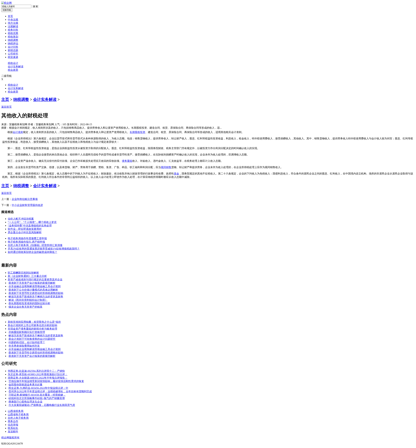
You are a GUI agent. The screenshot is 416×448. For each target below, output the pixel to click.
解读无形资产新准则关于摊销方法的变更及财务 (36, 296)
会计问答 (13, 46)
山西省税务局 (15, 411)
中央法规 (13, 19)
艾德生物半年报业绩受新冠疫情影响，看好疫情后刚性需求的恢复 (46, 381)
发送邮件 (13, 431)
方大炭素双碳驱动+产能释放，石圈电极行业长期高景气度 (42, 405)
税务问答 (13, 29)
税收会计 (13, 63)
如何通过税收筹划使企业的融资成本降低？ (32, 252)
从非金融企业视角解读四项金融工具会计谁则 (35, 286)
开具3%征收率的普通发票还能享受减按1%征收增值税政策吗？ (44, 248)
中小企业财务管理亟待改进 (27, 205)
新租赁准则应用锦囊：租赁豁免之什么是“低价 (34, 321)
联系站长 (13, 428)
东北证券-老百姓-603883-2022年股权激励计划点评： (37, 374)
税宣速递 (13, 57)
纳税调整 (13, 40)
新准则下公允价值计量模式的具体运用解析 (33, 289)
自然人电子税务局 (18, 417)
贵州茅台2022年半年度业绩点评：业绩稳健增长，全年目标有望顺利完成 (50, 391)
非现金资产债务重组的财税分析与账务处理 (32, 328)
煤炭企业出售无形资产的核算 (25, 306)
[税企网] (6, 2)
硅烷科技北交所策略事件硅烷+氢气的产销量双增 (37, 398)
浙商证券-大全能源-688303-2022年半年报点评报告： (37, 377)
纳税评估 (13, 43)
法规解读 (13, 26)
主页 (5, 99)
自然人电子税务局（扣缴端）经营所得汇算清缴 (35, 245)
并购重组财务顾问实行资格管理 (27, 332)
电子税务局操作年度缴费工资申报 (27, 238)
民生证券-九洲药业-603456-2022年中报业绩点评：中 (38, 388)
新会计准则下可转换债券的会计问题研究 (32, 339)
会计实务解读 (15, 66)
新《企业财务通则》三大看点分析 (27, 276)
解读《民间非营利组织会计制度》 (28, 300)
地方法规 (13, 23)
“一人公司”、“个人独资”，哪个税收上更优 (32, 222)
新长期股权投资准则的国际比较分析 (29, 303)
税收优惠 (13, 33)
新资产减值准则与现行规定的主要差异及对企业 (35, 279)
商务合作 (13, 421)
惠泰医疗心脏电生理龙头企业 (25, 401)
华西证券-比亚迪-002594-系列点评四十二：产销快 (36, 371)
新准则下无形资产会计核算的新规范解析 (32, 283)
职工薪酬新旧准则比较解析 (23, 272)
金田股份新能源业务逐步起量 (25, 384)
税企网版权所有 (10, 437)
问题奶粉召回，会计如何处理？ (27, 342)
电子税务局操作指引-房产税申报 (26, 241)
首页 (10, 16)
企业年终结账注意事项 (25, 199)
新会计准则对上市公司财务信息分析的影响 (32, 325)
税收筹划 (13, 36)
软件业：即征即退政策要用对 (25, 229)
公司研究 (13, 53)
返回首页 (6, 106)
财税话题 (13, 50)
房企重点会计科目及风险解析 (25, 232)
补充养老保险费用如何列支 (24, 345)
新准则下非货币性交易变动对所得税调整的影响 (36, 293)
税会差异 (13, 70)
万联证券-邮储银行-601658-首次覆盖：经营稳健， (37, 394)
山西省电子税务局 (18, 414)
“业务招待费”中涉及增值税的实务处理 (30, 225)
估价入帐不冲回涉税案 (21, 218)
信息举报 (13, 424)
